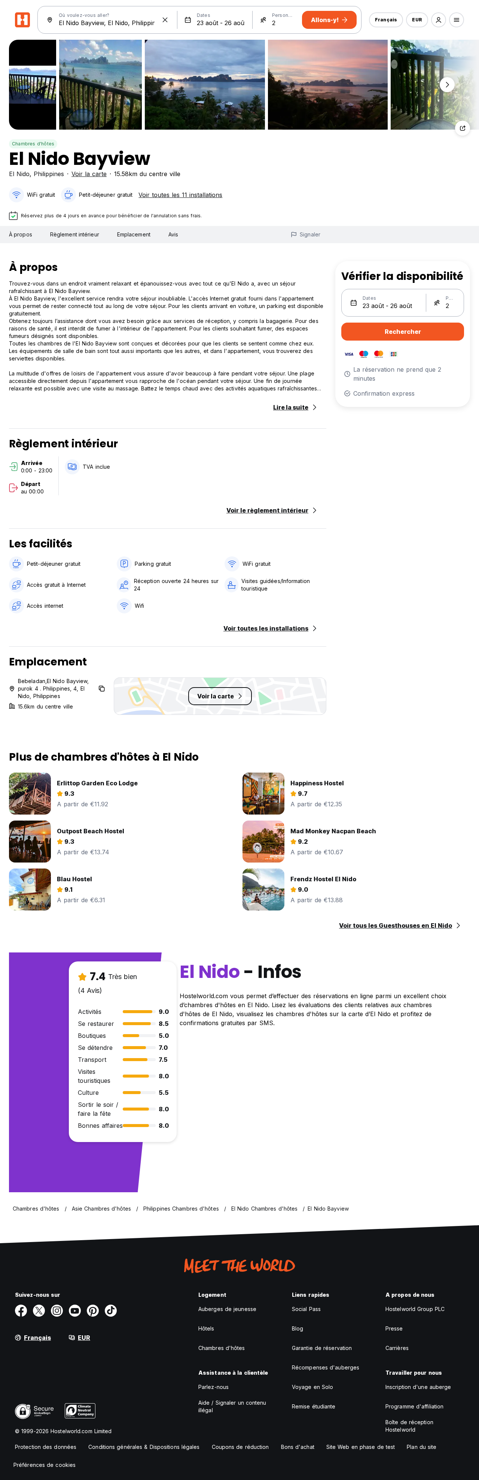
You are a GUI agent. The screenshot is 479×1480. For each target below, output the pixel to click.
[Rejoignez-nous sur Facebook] (21, 1311)
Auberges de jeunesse (227, 1309)
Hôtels (206, 1328)
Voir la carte (89, 174)
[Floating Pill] (447, 84)
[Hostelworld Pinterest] (93, 1311)
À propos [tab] (20, 234)
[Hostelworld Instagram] (57, 1311)
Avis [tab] (173, 234)
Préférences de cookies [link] (44, 1465)
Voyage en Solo (312, 1387)
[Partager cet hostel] (462, 128)
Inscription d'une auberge (418, 1387)
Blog (297, 1328)
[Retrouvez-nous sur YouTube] (75, 1311)
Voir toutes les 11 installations (180, 195)
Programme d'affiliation (414, 1406)
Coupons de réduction (240, 1447)
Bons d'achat (297, 1447)
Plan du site (421, 1447)
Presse (394, 1328)
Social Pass (306, 1309)
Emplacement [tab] (133, 234)
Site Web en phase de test (360, 1447)
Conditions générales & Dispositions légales (143, 1447)
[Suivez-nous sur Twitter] (39, 1311)
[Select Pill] (438, 19)
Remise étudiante (314, 1406)
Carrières (397, 1348)
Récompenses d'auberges (325, 1367)
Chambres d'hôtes (33, 144)
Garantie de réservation (322, 1348)
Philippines (49, 174)
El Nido (19, 174)
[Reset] (165, 20)
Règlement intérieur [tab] (74, 234)
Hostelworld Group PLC (415, 1309)
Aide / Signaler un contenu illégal (232, 1406)
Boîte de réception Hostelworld (409, 1426)
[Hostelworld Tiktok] (111, 1311)
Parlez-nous (213, 1387)
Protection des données (45, 1447)
